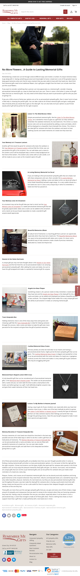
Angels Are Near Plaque (50, 294)
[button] (52, 571)
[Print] (14, 515)
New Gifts (59, 18)
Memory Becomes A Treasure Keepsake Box (36, 440)
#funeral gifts (19, 505)
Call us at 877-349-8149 (10, 5)
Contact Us (32, 559)
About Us (32, 556)
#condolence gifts (8, 505)
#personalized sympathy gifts (11, 510)
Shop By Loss (30, 18)
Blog (30, 562)
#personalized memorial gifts (56, 508)
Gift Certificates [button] (54, 555)
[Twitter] (19, 515)
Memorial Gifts (45, 18)
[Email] (9, 515)
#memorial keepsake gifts (47, 505)
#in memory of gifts (31, 505)
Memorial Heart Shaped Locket (20, 380)
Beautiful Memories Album (68, 236)
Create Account (65, 5)
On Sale (69, 18)
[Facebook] (4, 515)
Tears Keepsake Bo (23, 323)
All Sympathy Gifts (15, 18)
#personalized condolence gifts (12, 508)
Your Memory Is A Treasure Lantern (16, 148)
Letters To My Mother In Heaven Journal (43, 411)
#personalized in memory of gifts (34, 508)
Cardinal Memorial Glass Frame (45, 354)
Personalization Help (36, 553)
